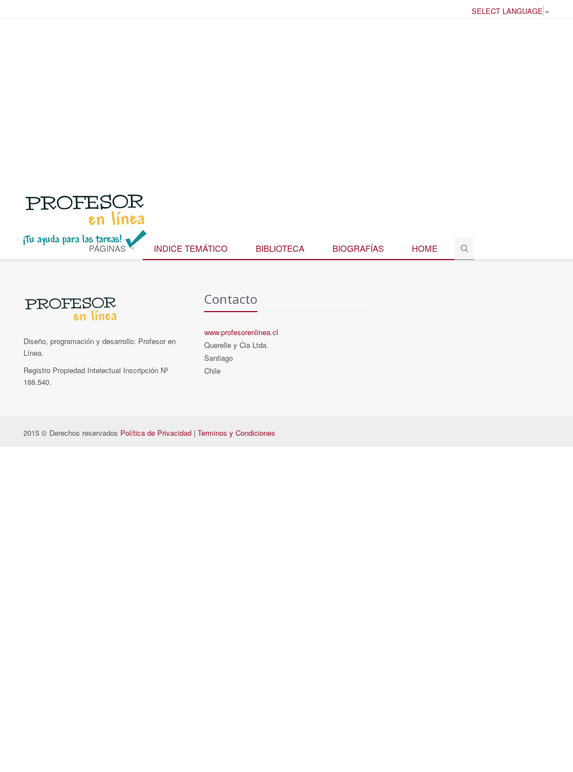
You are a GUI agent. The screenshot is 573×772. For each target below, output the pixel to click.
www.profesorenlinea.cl (241, 332)
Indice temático (191, 248)
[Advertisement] (286, 100)
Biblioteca (280, 248)
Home (425, 248)
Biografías (358, 248)
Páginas (107, 248)
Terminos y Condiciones (236, 432)
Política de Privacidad (155, 432)
